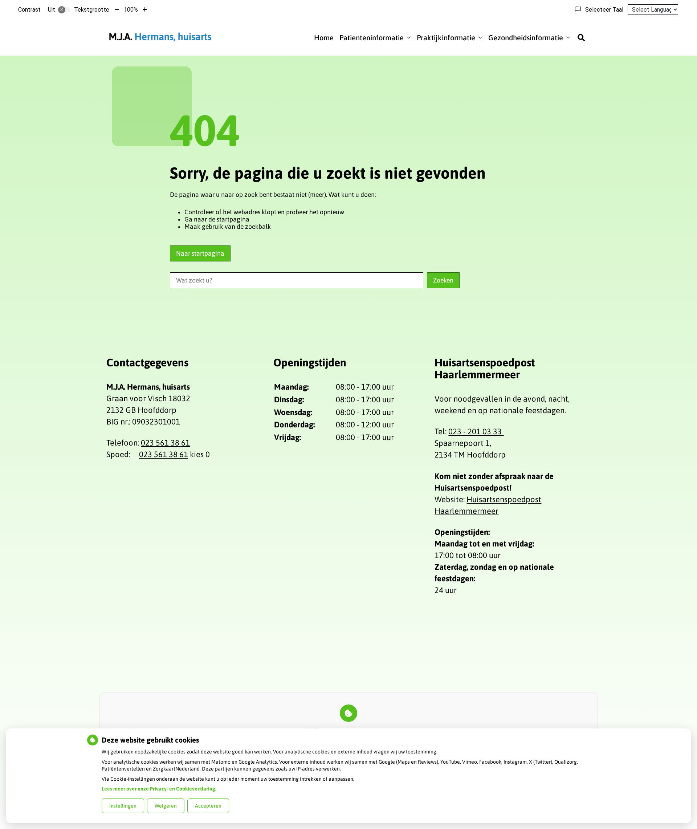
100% (131, 9)
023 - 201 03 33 (476, 431)
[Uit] (64, 9)
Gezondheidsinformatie (525, 37)
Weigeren (166, 806)
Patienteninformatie (371, 37)
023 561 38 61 (165, 442)
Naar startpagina (200, 253)
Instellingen (122, 806)
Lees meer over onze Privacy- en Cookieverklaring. (159, 789)
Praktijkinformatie (446, 37)
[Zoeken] (581, 37)
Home (324, 37)
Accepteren (208, 806)
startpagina (233, 219)
